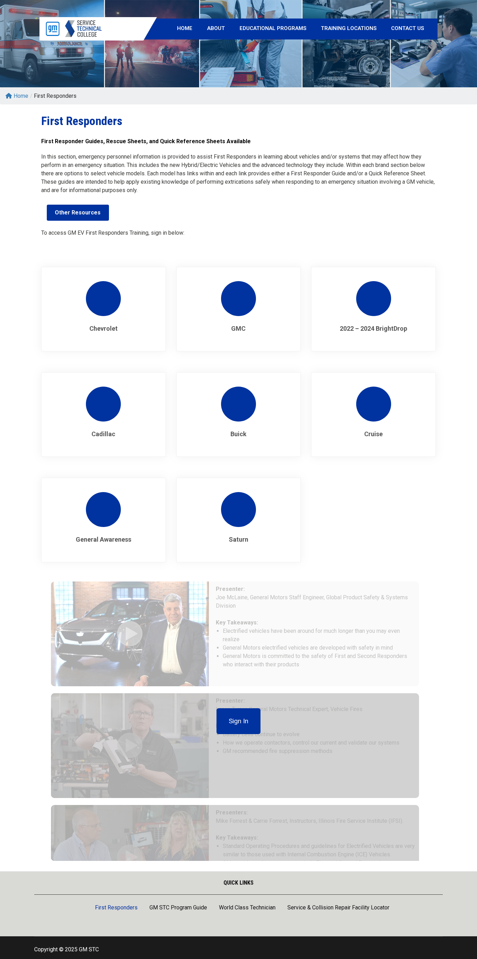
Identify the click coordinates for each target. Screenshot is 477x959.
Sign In (238, 721)
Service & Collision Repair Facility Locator (338, 908)
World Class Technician (247, 908)
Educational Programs (273, 28)
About (216, 28)
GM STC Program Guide (178, 908)
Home (184, 28)
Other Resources (78, 212)
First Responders (116, 908)
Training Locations (348, 28)
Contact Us (407, 28)
